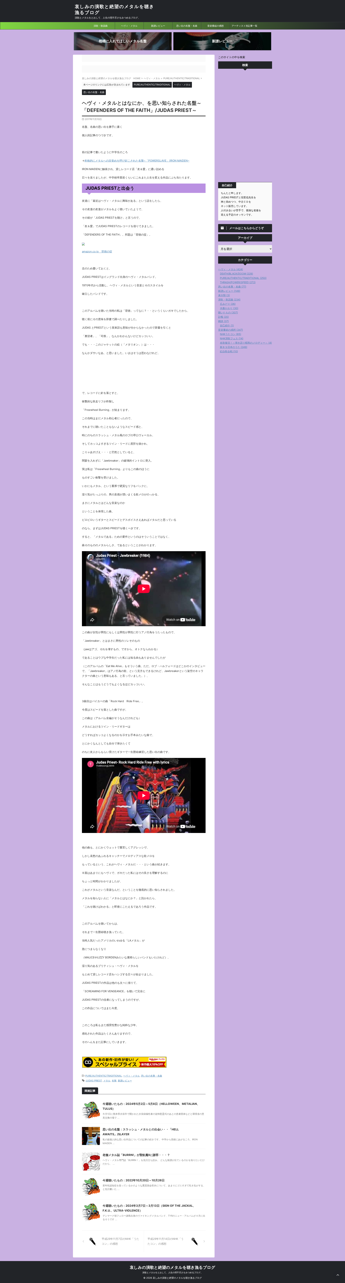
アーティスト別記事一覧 (244, 25)
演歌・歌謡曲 (101, 25)
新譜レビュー (158, 25)
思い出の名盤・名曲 (186, 25)
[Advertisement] (245, 126)
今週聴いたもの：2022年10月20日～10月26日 (134, 1180)
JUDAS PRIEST (94, 1080)
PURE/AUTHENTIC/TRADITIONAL (103, 1075)
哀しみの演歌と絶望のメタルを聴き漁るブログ (172, 1267)
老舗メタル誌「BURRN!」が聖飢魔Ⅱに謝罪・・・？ (136, 1155)
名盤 (114, 1080)
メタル (106, 1080)
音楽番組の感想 (215, 25)
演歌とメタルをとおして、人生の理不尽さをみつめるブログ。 (172, 1272)
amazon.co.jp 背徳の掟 (97, 251)
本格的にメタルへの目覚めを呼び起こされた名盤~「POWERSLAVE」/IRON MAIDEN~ (136, 160)
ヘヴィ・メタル (129, 25)
